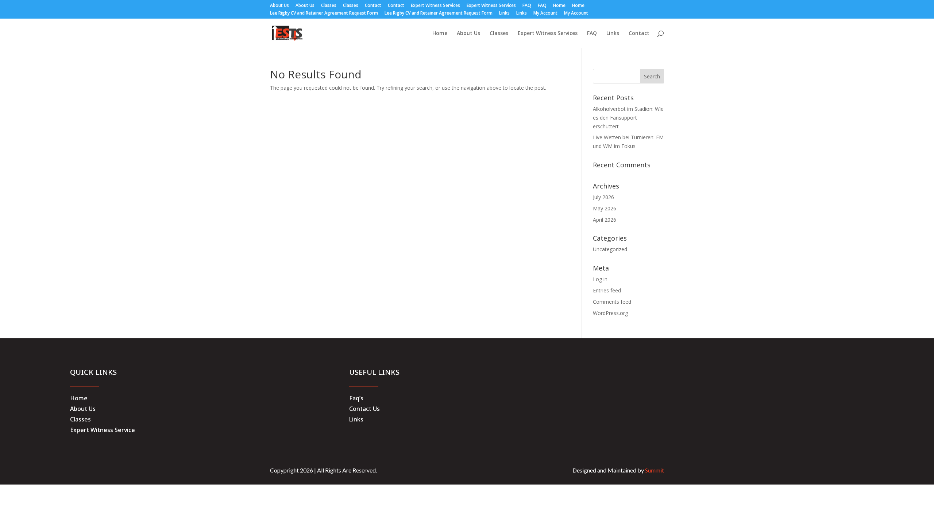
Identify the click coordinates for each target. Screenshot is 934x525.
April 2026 (604, 219)
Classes (328, 5)
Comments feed (612, 301)
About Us (279, 5)
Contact (373, 5)
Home (559, 5)
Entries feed (607, 290)
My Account (545, 13)
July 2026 (603, 197)
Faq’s (356, 398)
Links (504, 13)
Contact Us (364, 409)
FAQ (526, 5)
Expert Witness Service (102, 430)
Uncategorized (610, 249)
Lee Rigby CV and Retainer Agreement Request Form (324, 13)
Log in (600, 279)
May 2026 (604, 208)
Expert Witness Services (435, 5)
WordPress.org (610, 313)
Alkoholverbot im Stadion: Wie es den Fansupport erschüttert (628, 117)
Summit (654, 470)
